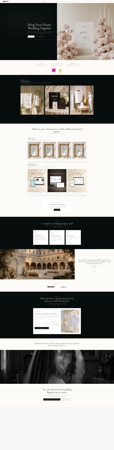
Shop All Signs (91, 118)
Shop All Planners (83, 195)
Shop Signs (31, 36)
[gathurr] (6, 1)
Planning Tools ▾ (64, 1)
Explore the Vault (53, 242)
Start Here (43, 1)
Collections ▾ (56, 1)
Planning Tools (39, 36)
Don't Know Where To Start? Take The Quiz (52, 399)
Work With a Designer (70, 242)
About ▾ (75, 1)
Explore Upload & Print (38, 330)
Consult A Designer (66, 399)
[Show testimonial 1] (93, 271)
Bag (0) (110, 1)
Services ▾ (70, 1)
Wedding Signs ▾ (50, 1)
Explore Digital (37, 242)
